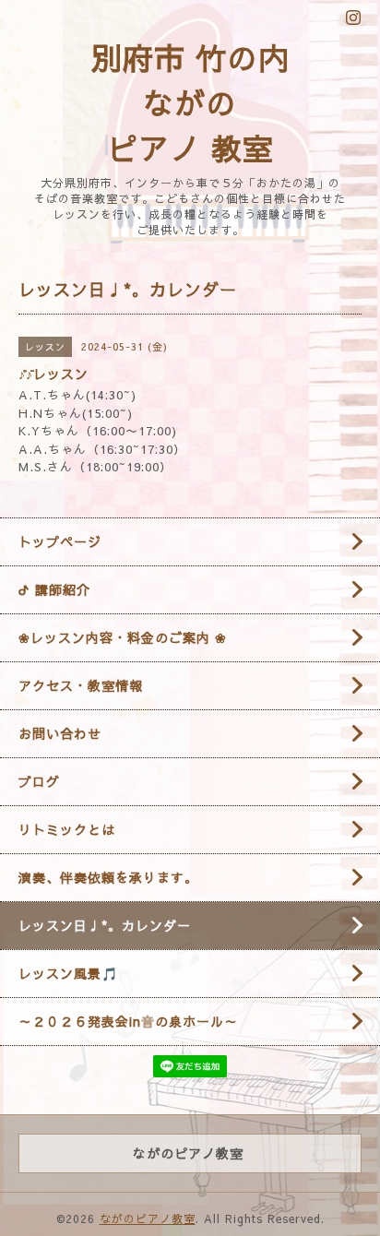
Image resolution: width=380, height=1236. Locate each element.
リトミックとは (66, 829)
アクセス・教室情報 (80, 685)
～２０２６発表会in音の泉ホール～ (128, 1021)
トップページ (59, 541)
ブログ (39, 781)
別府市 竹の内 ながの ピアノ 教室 (190, 102)
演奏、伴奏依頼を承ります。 (108, 877)
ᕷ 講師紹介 (54, 589)
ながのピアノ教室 (148, 1218)
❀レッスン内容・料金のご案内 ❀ (122, 637)
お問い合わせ (59, 733)
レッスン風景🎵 (68, 973)
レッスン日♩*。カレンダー (104, 925)
